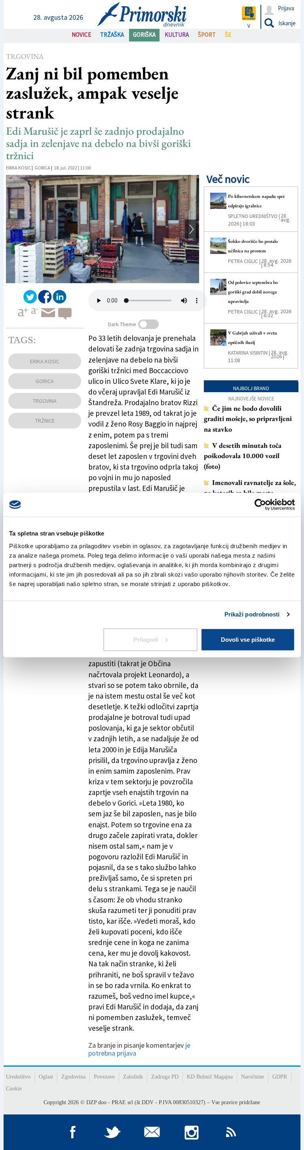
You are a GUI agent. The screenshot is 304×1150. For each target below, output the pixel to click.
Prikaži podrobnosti (252, 614)
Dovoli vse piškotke (248, 639)
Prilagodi (145, 639)
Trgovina (25, 56)
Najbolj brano (251, 388)
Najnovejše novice (251, 398)
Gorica (42, 168)
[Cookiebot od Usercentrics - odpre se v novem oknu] (260, 505)
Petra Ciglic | (244, 261)
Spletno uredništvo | (254, 216)
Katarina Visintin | (249, 353)
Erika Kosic (18, 168)
